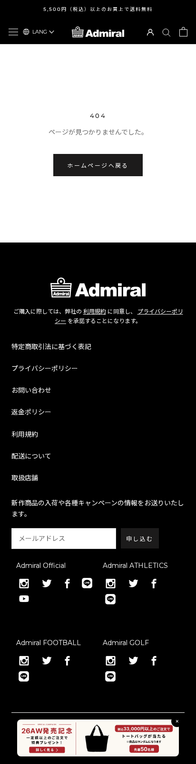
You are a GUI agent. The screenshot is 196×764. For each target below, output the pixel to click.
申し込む (140, 538)
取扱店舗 (24, 478)
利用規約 (94, 311)
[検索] (166, 32)
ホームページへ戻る (98, 165)
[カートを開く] (183, 31)
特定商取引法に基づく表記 (51, 346)
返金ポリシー (31, 412)
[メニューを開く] (13, 32)
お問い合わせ (31, 390)
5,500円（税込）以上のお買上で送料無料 (98, 9)
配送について (31, 456)
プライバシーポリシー (44, 368)
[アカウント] (150, 31)
